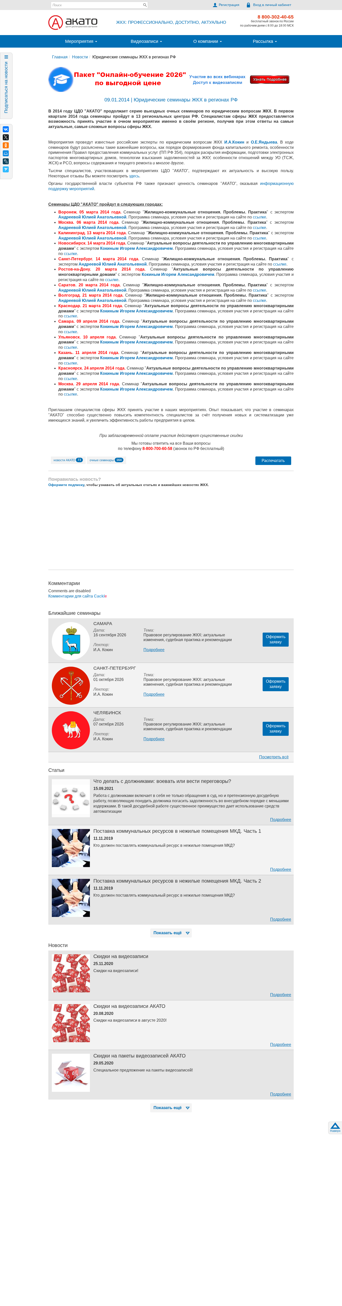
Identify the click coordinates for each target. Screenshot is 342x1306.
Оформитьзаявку (275, 639)
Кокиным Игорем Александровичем (136, 248)
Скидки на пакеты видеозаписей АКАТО (139, 1055)
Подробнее (153, 650)
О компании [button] (206, 41)
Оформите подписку (66, 485)
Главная (60, 57)
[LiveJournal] (6, 161)
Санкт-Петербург (114, 668)
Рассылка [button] (263, 41)
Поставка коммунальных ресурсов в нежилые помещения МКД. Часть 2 (177, 881)
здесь (134, 176)
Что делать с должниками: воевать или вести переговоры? (162, 781)
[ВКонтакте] (6, 129)
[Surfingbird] (6, 169)
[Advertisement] (171, 528)
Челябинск (107, 712)
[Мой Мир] (6, 153)
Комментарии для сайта (77, 596)
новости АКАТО (67, 460)
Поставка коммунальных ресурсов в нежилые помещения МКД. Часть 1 (177, 831)
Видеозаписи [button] (145, 41)
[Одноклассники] (6, 145)
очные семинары (106, 460)
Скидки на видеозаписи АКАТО (129, 1006)
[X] (6, 137)
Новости (80, 57)
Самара (102, 623)
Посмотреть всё (274, 757)
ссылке (259, 217)
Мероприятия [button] (80, 41)
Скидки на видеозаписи (120, 956)
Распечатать (273, 460)
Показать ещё (167, 932)
